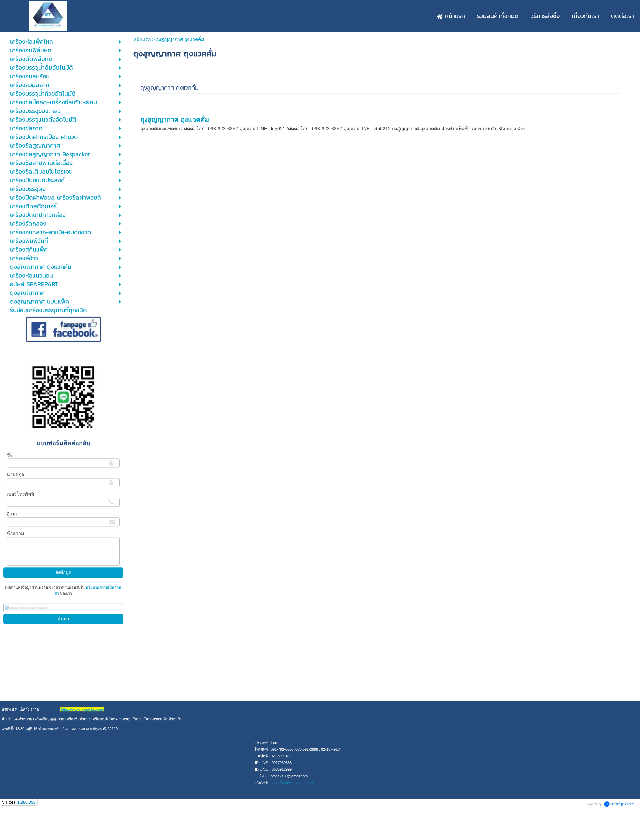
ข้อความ (15, 533)
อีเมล (12, 513)
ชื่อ (10, 454)
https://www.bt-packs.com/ (292, 783)
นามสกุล (15, 474)
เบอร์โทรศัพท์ (20, 494)
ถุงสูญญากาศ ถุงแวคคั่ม (169, 88)
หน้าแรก (142, 39)
